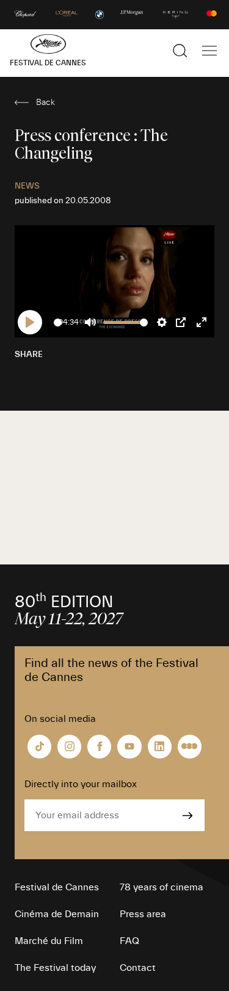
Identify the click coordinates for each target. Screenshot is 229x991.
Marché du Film (49, 940)
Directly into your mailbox (80, 784)
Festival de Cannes (57, 887)
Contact (138, 967)
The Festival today (55, 967)
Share (29, 354)
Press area (143, 914)
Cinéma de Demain (57, 914)
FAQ (129, 940)
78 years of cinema (161, 887)
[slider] (58, 322)
